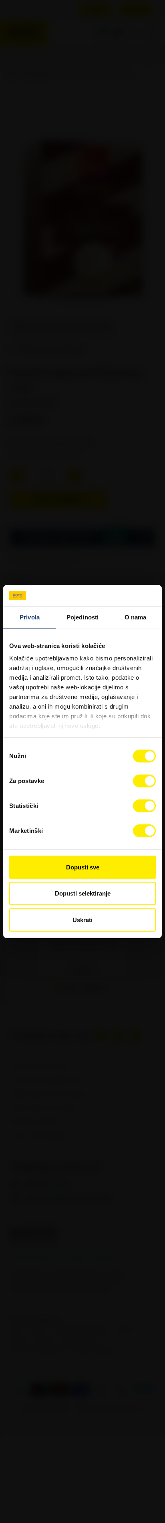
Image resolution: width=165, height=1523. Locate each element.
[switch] (144, 781)
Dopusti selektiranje (83, 893)
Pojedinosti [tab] (82, 617)
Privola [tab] (30, 617)
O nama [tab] (136, 617)
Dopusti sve (82, 867)
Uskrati (82, 919)
